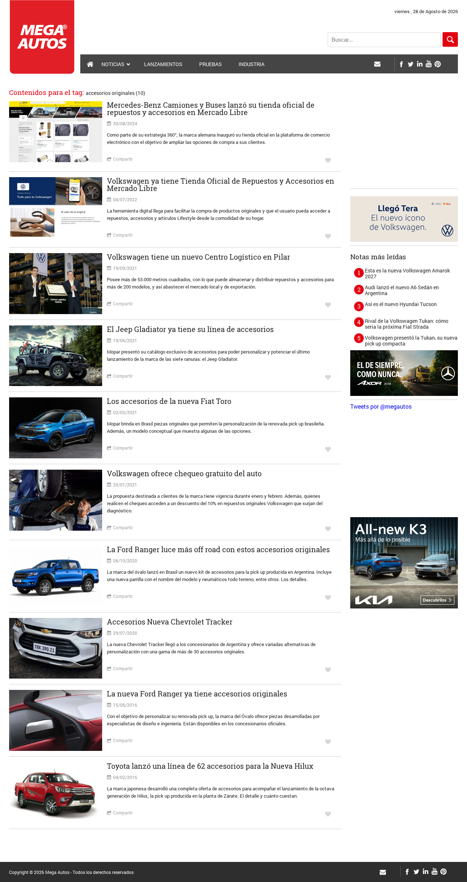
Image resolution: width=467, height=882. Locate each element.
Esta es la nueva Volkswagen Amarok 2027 (407, 273)
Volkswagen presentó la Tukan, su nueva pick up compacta (411, 340)
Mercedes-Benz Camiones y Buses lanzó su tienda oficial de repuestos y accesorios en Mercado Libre (210, 108)
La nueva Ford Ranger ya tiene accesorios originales (197, 693)
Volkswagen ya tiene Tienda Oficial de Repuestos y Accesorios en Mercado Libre (220, 184)
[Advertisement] (405, 139)
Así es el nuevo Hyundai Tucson (401, 304)
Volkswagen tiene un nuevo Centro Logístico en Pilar (198, 256)
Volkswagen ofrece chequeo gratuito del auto (184, 473)
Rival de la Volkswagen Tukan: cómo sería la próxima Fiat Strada (406, 323)
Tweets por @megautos (381, 406)
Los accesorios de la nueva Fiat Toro (169, 401)
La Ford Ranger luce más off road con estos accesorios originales (218, 549)
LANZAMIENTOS (163, 64)
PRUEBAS (210, 64)
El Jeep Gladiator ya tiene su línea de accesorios (190, 329)
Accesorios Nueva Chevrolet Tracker (169, 621)
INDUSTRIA (252, 64)
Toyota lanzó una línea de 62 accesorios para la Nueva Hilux (210, 766)
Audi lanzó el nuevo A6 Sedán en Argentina (402, 290)
